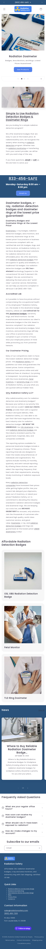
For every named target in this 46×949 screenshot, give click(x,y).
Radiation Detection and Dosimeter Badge (21, 889)
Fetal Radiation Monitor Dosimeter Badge (21, 893)
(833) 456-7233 (11, 913)
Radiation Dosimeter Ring (16, 891)
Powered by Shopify (26, 937)
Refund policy (10, 940)
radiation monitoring (17, 148)
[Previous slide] (18, 78)
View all (41, 710)
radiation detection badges (22, 260)
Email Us (23, 193)
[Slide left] (18, 788)
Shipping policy (37, 940)
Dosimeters (11, 231)
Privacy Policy (12, 897)
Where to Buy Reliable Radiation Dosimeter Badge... (22, 749)
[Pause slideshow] (42, 78)
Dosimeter (15, 523)
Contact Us (11, 899)
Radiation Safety (23, 362)
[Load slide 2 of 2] (24, 79)
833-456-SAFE (23, 178)
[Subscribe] (39, 848)
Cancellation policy (23, 943)
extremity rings (23, 382)
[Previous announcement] (4, 2)
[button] (4, 9)
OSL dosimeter (27, 427)
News (9, 895)
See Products (23, 69)
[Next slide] (28, 78)
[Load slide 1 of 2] (21, 79)
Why (8, 393)
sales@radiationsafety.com (16, 910)
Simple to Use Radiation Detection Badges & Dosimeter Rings (22, 117)
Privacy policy (39, 937)
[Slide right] (27, 788)
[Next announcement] (42, 2)
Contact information (23, 940)
